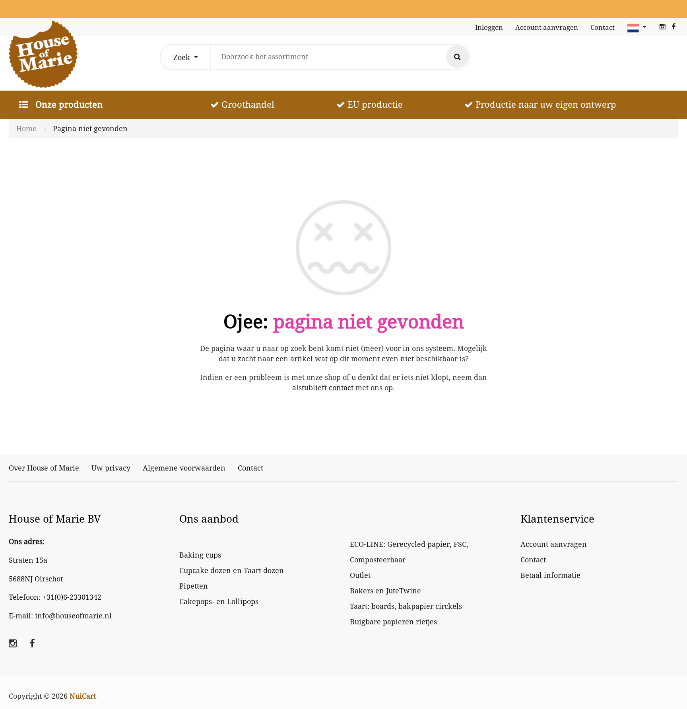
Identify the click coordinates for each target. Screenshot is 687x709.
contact (341, 388)
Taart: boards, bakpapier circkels (406, 606)
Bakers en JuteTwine (385, 591)
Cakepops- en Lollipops (218, 601)
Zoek (182, 57)
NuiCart (83, 696)
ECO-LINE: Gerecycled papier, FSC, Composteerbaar (409, 552)
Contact (602, 27)
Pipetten (193, 586)
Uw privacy (110, 468)
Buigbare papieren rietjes (393, 622)
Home (26, 128)
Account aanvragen (546, 27)
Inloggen (489, 27)
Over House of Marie (44, 468)
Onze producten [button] (68, 104)
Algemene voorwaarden (184, 468)
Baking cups (200, 555)
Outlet (360, 575)
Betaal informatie (550, 575)
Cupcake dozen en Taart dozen (231, 570)
